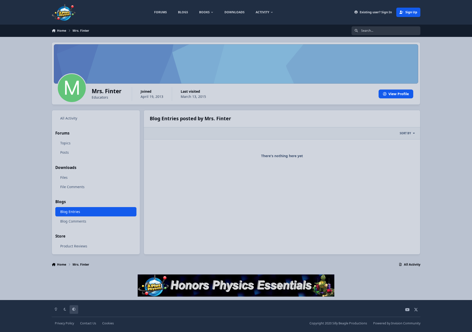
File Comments (72, 186)
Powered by (396, 323)
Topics (65, 143)
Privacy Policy (64, 323)
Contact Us (88, 323)
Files (64, 177)
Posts (64, 152)
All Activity (68, 118)
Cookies (108, 323)
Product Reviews (73, 246)
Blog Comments (73, 221)
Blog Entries (70, 211)
